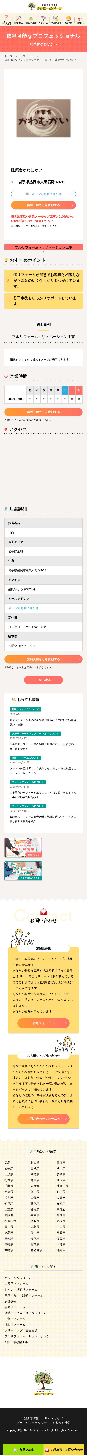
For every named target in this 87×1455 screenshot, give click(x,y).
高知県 (8, 1238)
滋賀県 (34, 1209)
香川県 (34, 1232)
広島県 (34, 1226)
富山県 (34, 1191)
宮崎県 (8, 1250)
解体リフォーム (14, 1307)
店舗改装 (10, 1301)
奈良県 (61, 1215)
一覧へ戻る (43, 680)
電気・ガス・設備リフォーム (23, 1295)
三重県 (8, 1209)
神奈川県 (62, 1185)
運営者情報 (31, 1418)
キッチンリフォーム (18, 1278)
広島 (7, 1162)
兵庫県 (34, 1215)
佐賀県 (61, 1238)
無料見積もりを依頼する (43, 205)
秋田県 (61, 1168)
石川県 (61, 1191)
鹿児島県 (36, 1250)
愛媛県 (61, 1232)
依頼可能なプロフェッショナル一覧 (25, 59)
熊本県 (34, 1244)
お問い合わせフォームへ (43, 1118)
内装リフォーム (14, 1318)
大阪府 (8, 1215)
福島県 (34, 1174)
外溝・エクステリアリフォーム (25, 1312)
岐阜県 (8, 1203)
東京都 (34, 1185)
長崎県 (8, 1244)
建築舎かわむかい (65, 59)
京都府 (61, 1209)
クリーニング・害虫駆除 (20, 1330)
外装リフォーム (14, 1324)
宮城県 (34, 1168)
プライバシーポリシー (31, 1422)
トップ (8, 56)
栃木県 (8, 1180)
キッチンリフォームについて (28, 782)
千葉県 (8, 1185)
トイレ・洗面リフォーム (21, 1289)
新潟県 (8, 1191)
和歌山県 (10, 1221)
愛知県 (61, 1203)
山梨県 (34, 1197)
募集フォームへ (43, 1023)
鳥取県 (34, 1221)
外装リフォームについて (25, 709)
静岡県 (34, 1203)
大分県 (61, 1244)
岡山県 (8, 1226)
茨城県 (61, 1174)
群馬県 (34, 1180)
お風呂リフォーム (16, 1283)
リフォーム (27, 56)
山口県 (61, 1226)
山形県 (8, 1174)
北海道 (34, 1162)
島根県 (61, 1221)
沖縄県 (61, 1250)
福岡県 (34, 1238)
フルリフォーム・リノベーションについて (35, 733)
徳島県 (8, 1232)
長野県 (61, 1197)
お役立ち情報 (62, 1422)
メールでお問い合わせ (46, 194)
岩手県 (8, 1168)
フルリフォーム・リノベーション (27, 1336)
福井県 (8, 1197)
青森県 (61, 1162)
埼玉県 (61, 1180)
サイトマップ (54, 1418)
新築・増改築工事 (16, 1342)
